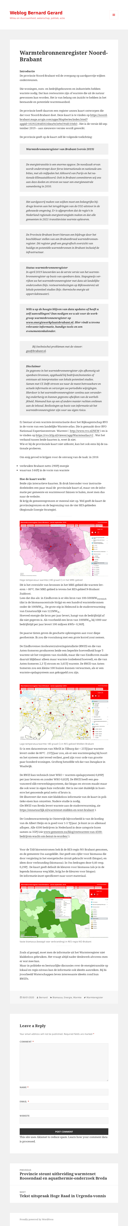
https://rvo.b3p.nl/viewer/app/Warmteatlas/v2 (64, 435)
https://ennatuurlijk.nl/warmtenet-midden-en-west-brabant (57, 810)
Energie (68, 997)
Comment (27, 1041)
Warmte (77, 997)
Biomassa (58, 997)
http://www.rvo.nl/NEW (85, 431)
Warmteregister (94, 997)
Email (24, 1101)
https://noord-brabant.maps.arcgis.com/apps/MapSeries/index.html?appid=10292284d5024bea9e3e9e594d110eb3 (63, 119)
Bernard (43, 997)
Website (25, 1115)
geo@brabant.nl (36, 351)
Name (24, 1087)
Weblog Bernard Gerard (36, 13)
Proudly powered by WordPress (36, 1219)
